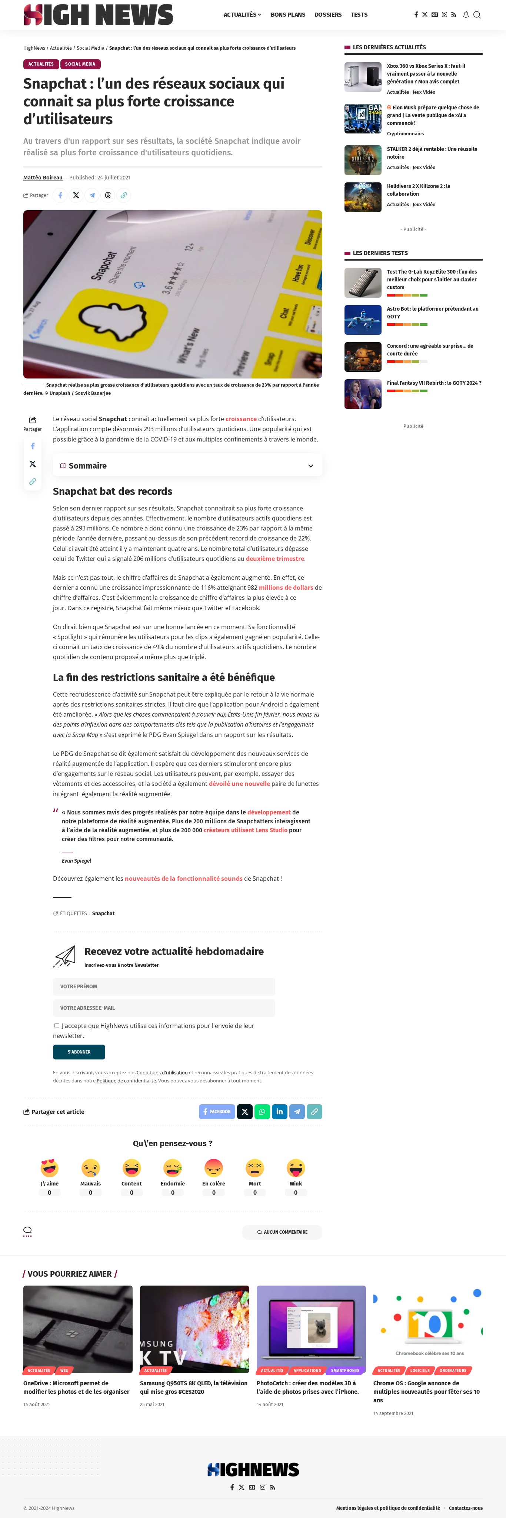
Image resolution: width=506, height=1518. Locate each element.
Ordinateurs (453, 1371)
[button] (477, 15)
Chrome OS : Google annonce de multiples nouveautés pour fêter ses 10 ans (426, 1392)
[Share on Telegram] (91, 195)
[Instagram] (444, 15)
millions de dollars (286, 587)
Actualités (61, 48)
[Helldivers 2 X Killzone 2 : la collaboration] (363, 197)
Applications (307, 1371)
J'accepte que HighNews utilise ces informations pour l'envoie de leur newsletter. (153, 1031)
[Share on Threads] (107, 195)
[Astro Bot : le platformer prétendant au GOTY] (363, 320)
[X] (425, 15)
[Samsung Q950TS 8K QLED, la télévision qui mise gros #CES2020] (194, 1329)
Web (64, 1371)
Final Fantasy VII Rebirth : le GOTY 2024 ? (434, 383)
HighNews (34, 48)
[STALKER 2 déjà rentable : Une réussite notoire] (363, 160)
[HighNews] (98, 15)
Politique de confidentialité (126, 1080)
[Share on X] (76, 195)
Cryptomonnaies (405, 133)
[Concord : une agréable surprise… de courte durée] (363, 357)
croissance (241, 419)
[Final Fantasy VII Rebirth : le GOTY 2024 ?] (363, 394)
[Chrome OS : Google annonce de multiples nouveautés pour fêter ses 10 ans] (428, 1329)
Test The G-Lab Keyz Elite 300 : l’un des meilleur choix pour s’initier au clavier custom (432, 280)
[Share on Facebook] (60, 195)
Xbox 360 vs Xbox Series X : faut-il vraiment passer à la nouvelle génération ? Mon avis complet (426, 74)
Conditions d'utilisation (162, 1072)
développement (269, 812)
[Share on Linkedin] (279, 1111)
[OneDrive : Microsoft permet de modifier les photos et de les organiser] (78, 1329)
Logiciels (420, 1371)
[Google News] (435, 15)
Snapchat (103, 913)
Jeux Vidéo (424, 92)
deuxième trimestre (275, 559)
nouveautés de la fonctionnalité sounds (184, 878)
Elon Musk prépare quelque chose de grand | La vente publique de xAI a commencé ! (433, 115)
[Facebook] (416, 15)
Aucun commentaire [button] (285, 1232)
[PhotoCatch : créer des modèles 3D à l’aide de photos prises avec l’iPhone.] (311, 1329)
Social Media (90, 48)
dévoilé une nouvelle (239, 784)
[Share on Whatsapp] (262, 1111)
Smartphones (345, 1371)
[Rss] (454, 15)
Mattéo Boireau (43, 177)
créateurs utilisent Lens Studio (245, 830)
